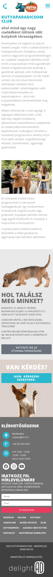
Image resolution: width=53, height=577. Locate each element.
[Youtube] (21, 466)
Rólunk (22, 517)
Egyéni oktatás (28, 522)
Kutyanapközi (11, 527)
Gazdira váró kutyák (35, 527)
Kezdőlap (8, 517)
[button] (48, 6)
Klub (43, 522)
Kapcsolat (9, 533)
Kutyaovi (35, 517)
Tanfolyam (9, 522)
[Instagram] (14, 466)
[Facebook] (6, 466)
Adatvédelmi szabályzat (32, 533)
